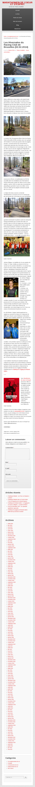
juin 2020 (10, 587)
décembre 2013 (11, 720)
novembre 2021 (11, 559)
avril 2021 (10, 570)
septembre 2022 (12, 547)
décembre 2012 (11, 737)
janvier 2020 (11, 596)
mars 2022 (10, 556)
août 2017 (10, 646)
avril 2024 (10, 528)
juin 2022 (10, 551)
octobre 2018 (11, 621)
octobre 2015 (11, 684)
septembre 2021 (12, 563)
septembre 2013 (12, 725)
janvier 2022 (11, 558)
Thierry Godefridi (21, 50)
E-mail (7, 468)
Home (5, 36)
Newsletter (18, 28)
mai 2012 (10, 749)
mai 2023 (10, 542)
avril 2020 (10, 590)
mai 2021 (10, 568)
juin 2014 (10, 709)
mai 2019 (10, 609)
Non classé (10, 768)
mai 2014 (10, 711)
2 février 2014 (11, 50)
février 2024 (10, 532)
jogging (15, 431)
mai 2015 (10, 692)
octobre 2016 (11, 663)
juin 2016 (10, 670)
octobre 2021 (11, 561)
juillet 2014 (10, 708)
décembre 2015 (11, 680)
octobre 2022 (11, 546)
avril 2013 (10, 732)
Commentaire (9, 447)
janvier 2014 (11, 718)
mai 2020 (10, 589)
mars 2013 (10, 733)
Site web (7, 474)
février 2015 (10, 697)
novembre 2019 (11, 599)
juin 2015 (10, 690)
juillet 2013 (10, 727)
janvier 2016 (11, 678)
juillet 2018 (10, 627)
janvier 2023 (11, 544)
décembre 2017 (11, 639)
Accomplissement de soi (12, 36)
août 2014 (10, 706)
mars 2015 (10, 696)
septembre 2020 (12, 582)
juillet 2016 (10, 668)
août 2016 (10, 666)
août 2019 (10, 604)
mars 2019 (10, 613)
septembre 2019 (12, 603)
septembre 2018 (12, 623)
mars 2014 (10, 715)
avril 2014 (10, 713)
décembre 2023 (11, 535)
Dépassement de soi (13, 766)
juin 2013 (10, 728)
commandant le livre (19, 411)
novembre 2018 (11, 620)
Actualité (10, 763)
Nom (6, 462)
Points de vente (17, 17)
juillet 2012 (10, 746)
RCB (18, 431)
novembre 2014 (11, 701)
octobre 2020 (11, 580)
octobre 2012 (11, 740)
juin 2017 (10, 649)
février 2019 (10, 615)
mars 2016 (10, 675)
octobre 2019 (11, 601)
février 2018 (10, 635)
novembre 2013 (11, 721)
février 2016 (10, 677)
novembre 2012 (11, 739)
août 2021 (10, 565)
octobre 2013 (11, 723)
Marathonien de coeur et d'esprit (17, 3)
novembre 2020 (11, 578)
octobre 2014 (11, 702)
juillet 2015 (10, 689)
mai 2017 (10, 651)
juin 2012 (10, 747)
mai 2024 (10, 527)
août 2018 (10, 625)
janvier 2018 (11, 637)
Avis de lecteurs (17, 21)
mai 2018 (10, 630)
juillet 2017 (10, 647)
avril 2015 (10, 694)
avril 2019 (10, 611)
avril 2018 (10, 632)
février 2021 (10, 573)
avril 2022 (10, 554)
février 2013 (10, 735)
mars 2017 (10, 654)
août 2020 (10, 584)
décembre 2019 (11, 597)
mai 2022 (10, 553)
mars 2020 (10, 592)
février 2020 (10, 594)
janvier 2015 (11, 699)
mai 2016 (10, 671)
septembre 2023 (12, 539)
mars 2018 (10, 634)
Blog (17, 25)
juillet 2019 (10, 606)
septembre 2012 (12, 742)
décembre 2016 (11, 659)
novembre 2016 (11, 661)
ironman (11, 431)
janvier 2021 (11, 575)
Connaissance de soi (13, 764)
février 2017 (10, 656)
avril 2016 (10, 673)
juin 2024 (10, 525)
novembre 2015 (11, 682)
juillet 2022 (10, 549)
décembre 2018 (11, 618)
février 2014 (10, 716)
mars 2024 (10, 530)
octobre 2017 (11, 642)
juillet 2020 (10, 585)
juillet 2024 (10, 523)
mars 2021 (10, 571)
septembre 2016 (12, 665)
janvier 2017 (11, 658)
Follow (8, 427)
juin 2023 (10, 540)
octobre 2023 (11, 537)
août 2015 (10, 687)
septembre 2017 (12, 644)
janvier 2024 (11, 534)
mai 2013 (10, 730)
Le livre (18, 14)
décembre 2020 (11, 577)
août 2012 (10, 744)
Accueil (18, 10)
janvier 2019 (11, 616)
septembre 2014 (12, 704)
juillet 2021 (10, 566)
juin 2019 (10, 608)
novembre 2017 (11, 640)
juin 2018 (10, 628)
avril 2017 (10, 652)
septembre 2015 (12, 685)
